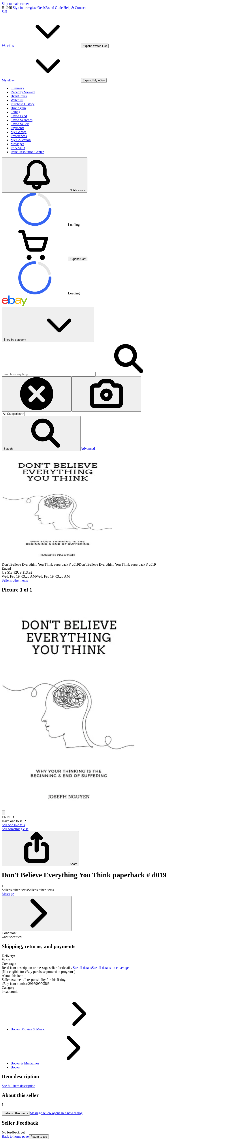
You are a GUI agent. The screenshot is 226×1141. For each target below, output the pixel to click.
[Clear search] (37, 394)
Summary (17, 88)
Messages (17, 144)
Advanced (88, 448)
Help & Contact (75, 8)
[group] (113, 704)
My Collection (21, 140)
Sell (4, 11)
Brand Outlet (54, 8)
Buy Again (18, 108)
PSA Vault (18, 148)
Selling (15, 112)
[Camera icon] (106, 394)
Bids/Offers (19, 96)
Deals (41, 8)
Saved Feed (19, 116)
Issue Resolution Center (27, 152)
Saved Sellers (20, 124)
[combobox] (49, 374)
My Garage (18, 132)
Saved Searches (21, 120)
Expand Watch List (95, 46)
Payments (17, 128)
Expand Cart (78, 259)
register (32, 8)
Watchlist (17, 100)
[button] (41, 433)
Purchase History (22, 104)
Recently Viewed (23, 92)
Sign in (18, 8)
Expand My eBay (94, 80)
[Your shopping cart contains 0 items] (35, 259)
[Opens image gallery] (3, 813)
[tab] (113, 976)
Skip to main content (16, 4)
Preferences (19, 136)
